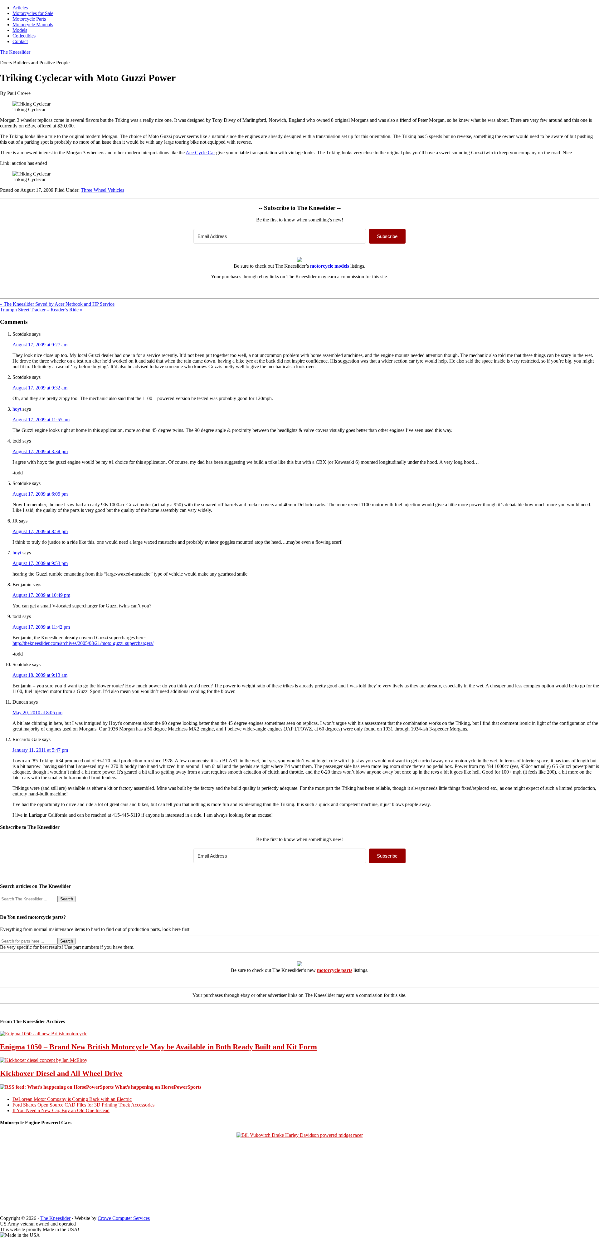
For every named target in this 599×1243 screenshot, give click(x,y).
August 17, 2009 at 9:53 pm (40, 563)
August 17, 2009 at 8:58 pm (40, 531)
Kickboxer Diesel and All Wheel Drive (61, 1073)
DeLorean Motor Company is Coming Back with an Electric (72, 1099)
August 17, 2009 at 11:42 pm (41, 627)
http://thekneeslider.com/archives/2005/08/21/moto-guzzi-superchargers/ (82, 643)
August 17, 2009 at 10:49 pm (41, 595)
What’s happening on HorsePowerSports (158, 1087)
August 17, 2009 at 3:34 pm (40, 451)
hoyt (16, 409)
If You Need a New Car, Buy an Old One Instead (61, 1110)
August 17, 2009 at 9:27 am (39, 344)
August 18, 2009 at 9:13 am (39, 675)
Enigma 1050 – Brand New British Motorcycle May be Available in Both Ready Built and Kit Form (158, 1047)
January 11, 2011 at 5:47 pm (40, 750)
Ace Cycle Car (200, 152)
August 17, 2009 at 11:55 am (41, 419)
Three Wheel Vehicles (102, 190)
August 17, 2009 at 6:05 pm (40, 494)
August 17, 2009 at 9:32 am (39, 387)
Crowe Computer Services (124, 1218)
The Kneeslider (15, 52)
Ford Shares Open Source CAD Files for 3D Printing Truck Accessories (83, 1104)
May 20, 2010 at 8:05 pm (37, 712)
